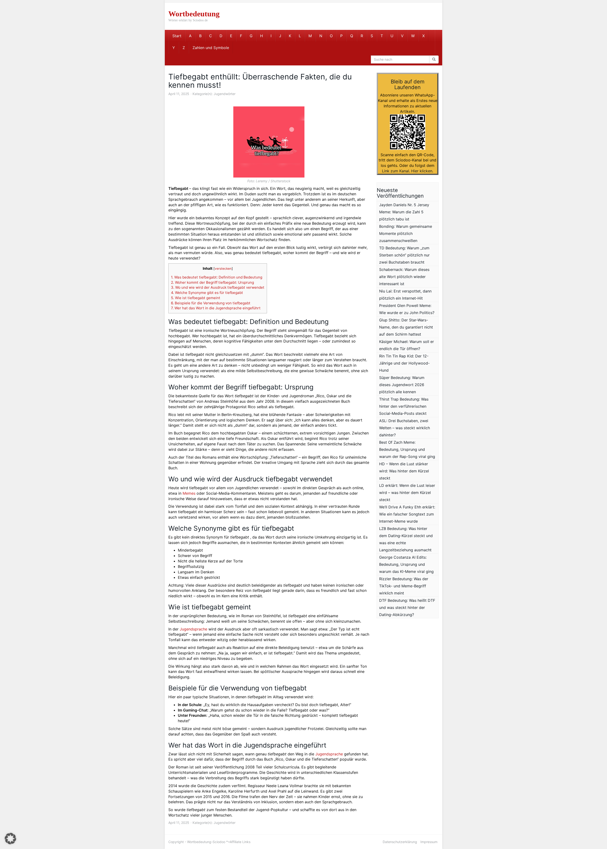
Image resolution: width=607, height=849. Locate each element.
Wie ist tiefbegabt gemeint (195, 298)
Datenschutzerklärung (400, 842)
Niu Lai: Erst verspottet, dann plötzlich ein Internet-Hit (405, 295)
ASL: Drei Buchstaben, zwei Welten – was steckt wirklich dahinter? (404, 427)
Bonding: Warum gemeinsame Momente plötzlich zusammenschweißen (405, 233)
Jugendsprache (193, 629)
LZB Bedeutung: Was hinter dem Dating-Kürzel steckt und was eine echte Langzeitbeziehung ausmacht (406, 539)
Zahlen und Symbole (211, 47)
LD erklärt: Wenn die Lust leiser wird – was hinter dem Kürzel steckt (407, 492)
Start (176, 35)
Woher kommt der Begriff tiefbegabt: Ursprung (212, 282)
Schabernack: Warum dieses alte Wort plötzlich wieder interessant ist (404, 276)
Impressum (428, 842)
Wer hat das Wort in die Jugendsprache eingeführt (216, 308)
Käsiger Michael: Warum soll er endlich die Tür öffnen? (406, 345)
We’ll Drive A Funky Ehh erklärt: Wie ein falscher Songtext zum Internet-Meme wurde (407, 514)
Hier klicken (421, 171)
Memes (189, 493)
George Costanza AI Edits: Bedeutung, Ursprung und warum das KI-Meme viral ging (406, 564)
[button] (10, 838)
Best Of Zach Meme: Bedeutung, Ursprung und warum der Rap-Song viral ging (407, 449)
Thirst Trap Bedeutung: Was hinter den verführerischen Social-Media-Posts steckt (403, 406)
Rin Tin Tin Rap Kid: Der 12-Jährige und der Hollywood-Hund (404, 363)
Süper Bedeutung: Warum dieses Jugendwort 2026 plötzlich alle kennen (401, 384)
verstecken (223, 268)
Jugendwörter (224, 94)
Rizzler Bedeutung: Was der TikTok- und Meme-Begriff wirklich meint (403, 585)
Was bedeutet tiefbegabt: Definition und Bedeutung (216, 277)
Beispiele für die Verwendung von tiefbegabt (210, 303)
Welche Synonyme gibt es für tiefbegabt (207, 292)
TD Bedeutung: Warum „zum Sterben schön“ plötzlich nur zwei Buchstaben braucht (404, 255)
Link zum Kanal (395, 171)
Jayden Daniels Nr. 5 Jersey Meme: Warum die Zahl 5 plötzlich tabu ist (404, 211)
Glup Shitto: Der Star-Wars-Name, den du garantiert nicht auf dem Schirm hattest (406, 327)
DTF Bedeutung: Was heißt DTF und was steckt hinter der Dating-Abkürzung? (407, 607)
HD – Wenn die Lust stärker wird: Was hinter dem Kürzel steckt (404, 470)
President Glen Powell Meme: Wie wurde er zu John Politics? (406, 309)
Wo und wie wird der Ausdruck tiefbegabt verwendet (217, 287)
